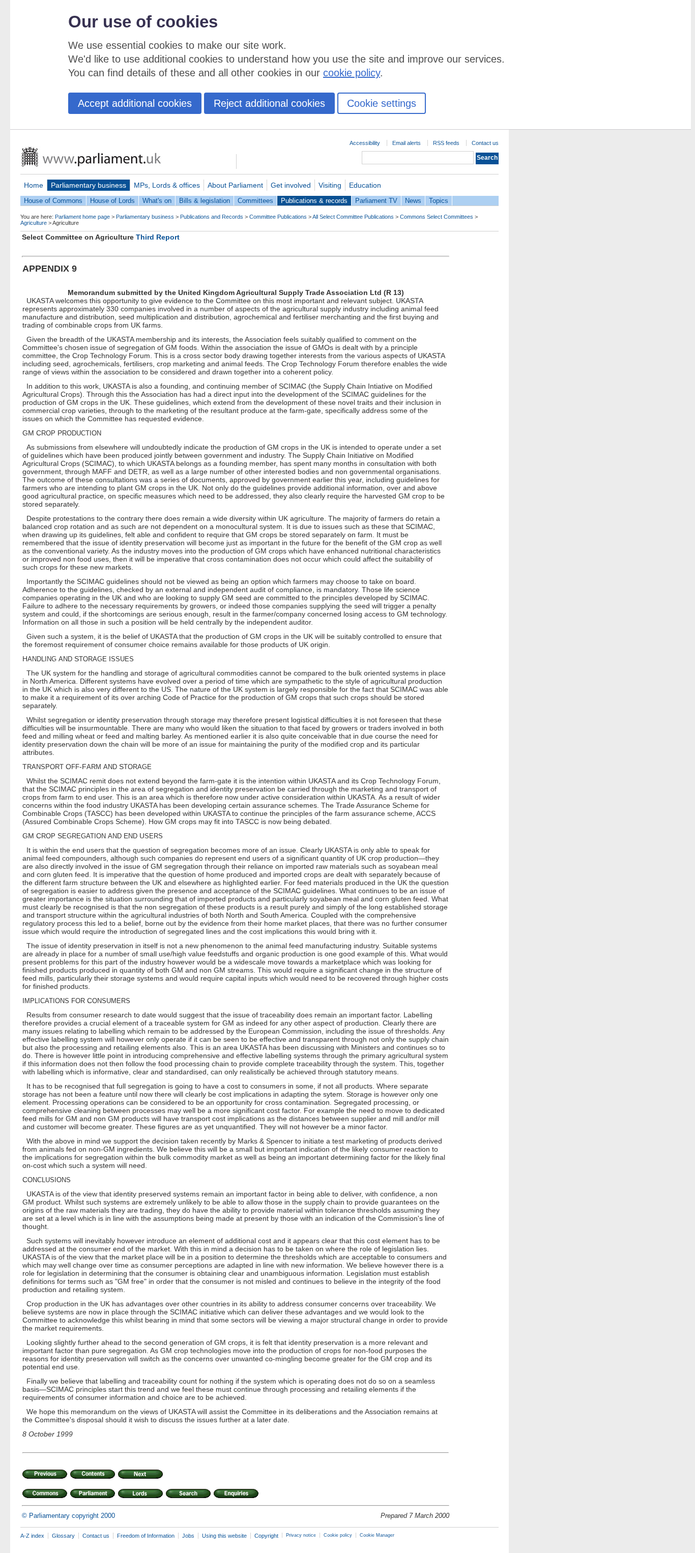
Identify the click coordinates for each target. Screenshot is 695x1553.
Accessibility (365, 143)
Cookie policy (338, 1535)
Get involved (291, 185)
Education (365, 185)
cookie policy (351, 72)
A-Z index (32, 1536)
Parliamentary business (88, 185)
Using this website (224, 1536)
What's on (156, 200)
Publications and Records (211, 217)
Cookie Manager (377, 1535)
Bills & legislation (204, 200)
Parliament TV (376, 200)
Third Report (158, 237)
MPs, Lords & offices (167, 185)
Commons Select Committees (436, 217)
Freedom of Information (146, 1536)
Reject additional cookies (269, 103)
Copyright (266, 1536)
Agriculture (33, 223)
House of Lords (112, 200)
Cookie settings (381, 103)
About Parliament (235, 185)
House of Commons (53, 200)
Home (33, 185)
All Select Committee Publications (353, 217)
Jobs (188, 1536)
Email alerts (406, 143)
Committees (255, 200)
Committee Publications (278, 217)
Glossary (63, 1536)
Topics (438, 200)
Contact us (485, 143)
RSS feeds (446, 143)
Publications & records (314, 200)
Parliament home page (82, 217)
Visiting (329, 185)
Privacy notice (301, 1535)
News (413, 200)
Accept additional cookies (135, 103)
